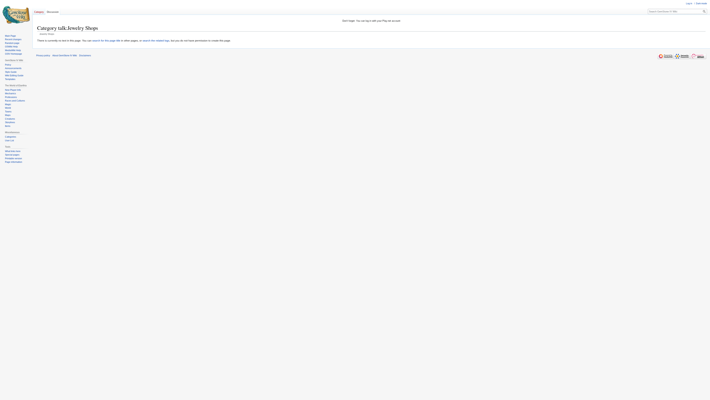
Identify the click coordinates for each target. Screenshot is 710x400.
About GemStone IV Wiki (64, 55)
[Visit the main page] (16, 15)
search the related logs (156, 40)
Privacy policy (43, 55)
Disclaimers (85, 55)
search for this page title (106, 40)
